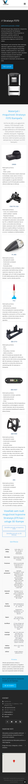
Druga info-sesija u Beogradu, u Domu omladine (12, 746)
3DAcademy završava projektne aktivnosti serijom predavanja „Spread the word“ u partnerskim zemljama (13, 735)
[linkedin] (12, 722)
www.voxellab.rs (8, 714)
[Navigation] (25, 3)
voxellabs (6, 716)
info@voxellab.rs (8, 712)
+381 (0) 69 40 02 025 (9, 707)
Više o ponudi (7, 67)
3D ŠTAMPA (10, 685)
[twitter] (20, 722)
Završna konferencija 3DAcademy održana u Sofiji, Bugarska (13, 741)
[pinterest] (16, 722)
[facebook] (7, 722)
